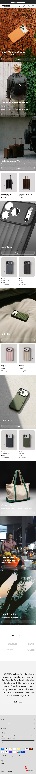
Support (3, 728)
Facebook (3, 756)
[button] (20, 6)
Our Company (5, 724)
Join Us (3, 733)
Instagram (12, 756)
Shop (2, 719)
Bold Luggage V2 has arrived (18, 2)
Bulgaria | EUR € (4, 763)
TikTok (20, 756)
